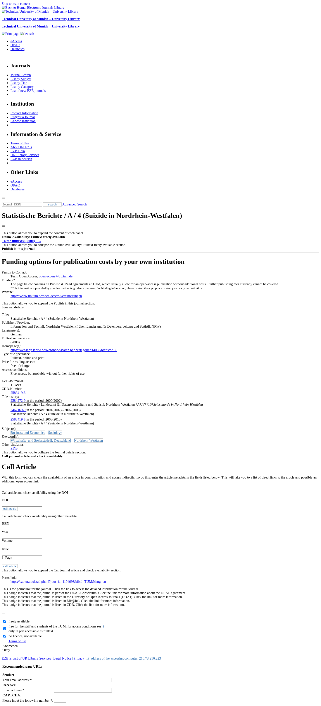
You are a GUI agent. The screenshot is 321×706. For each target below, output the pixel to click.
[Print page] (11, 34)
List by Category (22, 87)
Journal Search (20, 75)
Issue (5, 549)
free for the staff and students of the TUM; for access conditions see (57, 626)
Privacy (79, 658)
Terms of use (17, 641)
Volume (7, 540)
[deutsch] (27, 34)
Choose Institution (23, 121)
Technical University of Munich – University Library (41, 19)
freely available (19, 621)
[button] (34, 237)
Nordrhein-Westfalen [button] (88, 440)
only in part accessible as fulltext (31, 631)
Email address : (13, 690)
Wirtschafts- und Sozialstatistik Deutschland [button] (41, 440)
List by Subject (20, 79)
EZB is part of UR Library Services (26, 658)
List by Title (18, 83)
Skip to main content (16, 3)
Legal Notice (62, 658)
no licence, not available (25, 636)
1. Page (7, 557)
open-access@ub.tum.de (55, 276)
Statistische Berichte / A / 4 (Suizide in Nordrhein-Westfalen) (92, 215)
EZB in (21, 159)
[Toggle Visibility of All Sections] (3, 226)
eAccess (16, 41)
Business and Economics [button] (28, 432)
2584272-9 (18, 400)
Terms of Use (19, 143)
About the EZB (21, 147)
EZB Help (17, 151)
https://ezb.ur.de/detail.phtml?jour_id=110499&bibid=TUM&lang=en (58, 581)
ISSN (5, 523)
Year (5, 532)
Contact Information (24, 113)
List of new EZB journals (28, 90)
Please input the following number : (27, 700)
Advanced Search (74, 204)
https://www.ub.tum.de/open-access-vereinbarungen (46, 296)
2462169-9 (18, 410)
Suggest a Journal (22, 117)
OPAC (15, 45)
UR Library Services (24, 155)
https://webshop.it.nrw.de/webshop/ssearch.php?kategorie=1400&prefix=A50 (63, 350)
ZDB (14, 448)
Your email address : (17, 680)
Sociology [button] (55, 432)
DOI (5, 500)
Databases (17, 49)
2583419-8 (18, 393)
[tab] (160, 237)
